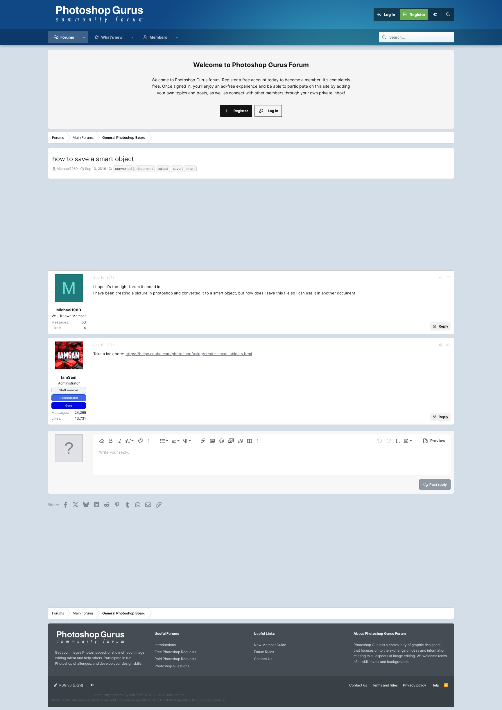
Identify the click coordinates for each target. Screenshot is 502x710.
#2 (448, 345)
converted (123, 168)
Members (158, 37)
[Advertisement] (251, 224)
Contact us (358, 685)
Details (219, 700)
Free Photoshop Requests (175, 652)
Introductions (165, 645)
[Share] (440, 277)
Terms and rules (385, 685)
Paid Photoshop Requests (175, 659)
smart (190, 168)
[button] (84, 37)
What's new (112, 37)
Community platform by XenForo (138, 695)
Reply (443, 326)
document (145, 168)
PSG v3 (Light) (70, 685)
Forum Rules (264, 652)
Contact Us (263, 659)
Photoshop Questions (172, 666)
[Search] (448, 14)
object (163, 168)
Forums (67, 37)
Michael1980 (67, 168)
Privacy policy (414, 685)
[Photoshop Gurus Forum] (90, 643)
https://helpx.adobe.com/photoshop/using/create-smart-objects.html (189, 353)
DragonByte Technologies (192, 700)
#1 (449, 277)
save (177, 168)
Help (435, 685)
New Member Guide (270, 645)
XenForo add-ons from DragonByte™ (124, 700)
